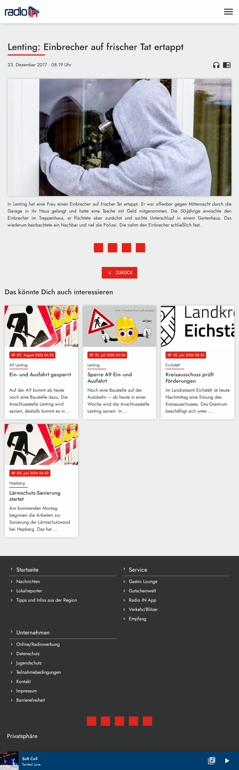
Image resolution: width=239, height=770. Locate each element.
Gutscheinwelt (142, 590)
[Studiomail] (91, 721)
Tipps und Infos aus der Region (46, 600)
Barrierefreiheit (30, 700)
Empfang (137, 618)
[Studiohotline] (147, 721)
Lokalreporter (29, 590)
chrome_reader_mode (227, 65)
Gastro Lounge (143, 581)
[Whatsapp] (133, 721)
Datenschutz (28, 653)
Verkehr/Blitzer (143, 609)
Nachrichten (28, 581)
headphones (216, 65)
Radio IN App (142, 600)
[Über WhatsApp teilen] (126, 247)
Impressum (26, 690)
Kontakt (23, 681)
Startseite (27, 570)
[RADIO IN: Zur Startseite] (112, 11)
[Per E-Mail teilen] (140, 247)
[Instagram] (119, 721)
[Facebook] (105, 721)
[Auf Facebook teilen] (98, 247)
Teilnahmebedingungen (38, 672)
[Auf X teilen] (112, 247)
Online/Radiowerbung (38, 644)
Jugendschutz (29, 663)
